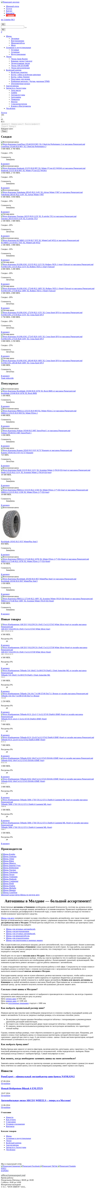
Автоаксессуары (18, 95)
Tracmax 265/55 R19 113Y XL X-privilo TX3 (19, 219)
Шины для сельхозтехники (17, 938)
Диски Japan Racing (19, 59)
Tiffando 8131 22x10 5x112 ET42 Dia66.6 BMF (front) (23, 740)
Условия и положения (15, 1124)
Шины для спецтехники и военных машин (24, 940)
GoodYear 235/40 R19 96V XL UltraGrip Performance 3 (23, 146)
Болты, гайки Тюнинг (20, 77)
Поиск (4, 131)
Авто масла (16, 90)
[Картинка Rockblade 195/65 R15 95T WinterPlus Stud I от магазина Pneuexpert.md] (11, 539)
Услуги (9, 9)
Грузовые (15, 50)
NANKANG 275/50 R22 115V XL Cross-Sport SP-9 (22, 315)
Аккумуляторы (12, 86)
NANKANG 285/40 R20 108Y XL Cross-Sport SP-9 (22, 363)
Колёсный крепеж (13, 70)
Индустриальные (18, 54)
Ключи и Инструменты (21, 106)
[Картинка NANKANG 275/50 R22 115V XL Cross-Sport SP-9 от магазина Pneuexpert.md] (41, 312)
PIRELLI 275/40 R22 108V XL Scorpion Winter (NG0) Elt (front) (27, 601)
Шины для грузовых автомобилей (20, 934)
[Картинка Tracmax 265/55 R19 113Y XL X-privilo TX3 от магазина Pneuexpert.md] (38, 216)
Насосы (14, 102)
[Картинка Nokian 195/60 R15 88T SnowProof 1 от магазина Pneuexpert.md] (35, 431)
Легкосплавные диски (20, 63)
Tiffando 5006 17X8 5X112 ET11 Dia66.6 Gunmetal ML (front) (26, 827)
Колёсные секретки (19, 72)
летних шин (11, 999)
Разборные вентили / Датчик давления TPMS (30, 81)
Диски (9, 56)
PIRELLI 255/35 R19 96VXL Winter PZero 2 (19, 413)
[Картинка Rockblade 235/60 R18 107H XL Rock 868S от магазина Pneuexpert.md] (38, 391)
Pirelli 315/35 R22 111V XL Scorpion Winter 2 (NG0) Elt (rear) (26, 472)
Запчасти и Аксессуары (16, 88)
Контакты (10, 13)
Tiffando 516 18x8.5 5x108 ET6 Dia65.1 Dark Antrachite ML (25, 675)
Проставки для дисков (20, 79)
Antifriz (14, 93)
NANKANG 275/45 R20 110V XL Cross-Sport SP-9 (22, 339)
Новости (9, 1117)
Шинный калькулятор (10, 895)
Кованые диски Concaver (21, 61)
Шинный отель (12, 6)
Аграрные (15, 52)
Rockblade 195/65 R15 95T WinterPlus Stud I (19, 541)
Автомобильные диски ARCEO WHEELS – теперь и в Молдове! (36, 1100)
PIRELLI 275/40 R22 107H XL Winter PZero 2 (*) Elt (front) (25, 561)
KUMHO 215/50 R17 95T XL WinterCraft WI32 (20, 243)
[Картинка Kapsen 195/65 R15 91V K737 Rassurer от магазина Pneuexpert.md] (36, 450)
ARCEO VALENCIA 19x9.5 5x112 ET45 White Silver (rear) (25, 629)
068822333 (5, 22)
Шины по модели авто (30, 895)
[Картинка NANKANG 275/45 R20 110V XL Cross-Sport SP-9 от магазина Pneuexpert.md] (41, 336)
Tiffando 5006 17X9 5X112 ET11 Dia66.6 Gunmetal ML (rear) (26, 804)
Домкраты (15, 99)
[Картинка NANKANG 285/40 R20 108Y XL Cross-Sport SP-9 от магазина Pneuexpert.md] (41, 361)
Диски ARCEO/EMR (20, 65)
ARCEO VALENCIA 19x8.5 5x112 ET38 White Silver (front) (26, 652)
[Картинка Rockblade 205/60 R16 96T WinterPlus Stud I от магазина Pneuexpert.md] (38, 579)
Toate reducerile (7, 378)
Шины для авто (7, 918)
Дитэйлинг (11, 108)
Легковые (15, 38)
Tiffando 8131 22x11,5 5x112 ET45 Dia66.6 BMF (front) (24, 719)
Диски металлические (20, 68)
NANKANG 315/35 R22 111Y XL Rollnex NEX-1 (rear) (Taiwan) (28, 267)
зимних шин (11, 1001)
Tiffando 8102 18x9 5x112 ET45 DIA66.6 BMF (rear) (22, 760)
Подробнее (5, 1083)
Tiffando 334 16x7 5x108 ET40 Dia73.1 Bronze (20, 696)
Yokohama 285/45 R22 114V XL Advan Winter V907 (22, 194)
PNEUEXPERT (5, 1169)
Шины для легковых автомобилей (20, 929)
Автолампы (16, 97)
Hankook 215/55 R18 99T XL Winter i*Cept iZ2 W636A (24, 170)
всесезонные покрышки (18, 1003)
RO (3, 24)
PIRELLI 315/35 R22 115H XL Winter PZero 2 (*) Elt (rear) (25, 492)
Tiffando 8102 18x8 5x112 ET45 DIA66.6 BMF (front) (23, 781)
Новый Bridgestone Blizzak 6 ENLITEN (22, 1088)
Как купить (11, 1119)
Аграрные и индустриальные (18, 47)
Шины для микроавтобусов (17, 936)
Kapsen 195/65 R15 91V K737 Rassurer (17, 453)
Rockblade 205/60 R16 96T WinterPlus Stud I (19, 581)
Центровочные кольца (20, 84)
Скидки (11, 15)
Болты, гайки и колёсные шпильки (26, 75)
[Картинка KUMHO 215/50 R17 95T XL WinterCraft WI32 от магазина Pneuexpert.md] (40, 240)
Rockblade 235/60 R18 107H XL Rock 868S (19, 393)
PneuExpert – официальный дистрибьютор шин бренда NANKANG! (38, 1076)
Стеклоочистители (19, 104)
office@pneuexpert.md (13, 1175)
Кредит (9, 11)
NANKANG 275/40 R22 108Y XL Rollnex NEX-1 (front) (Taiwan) (28, 291)
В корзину (5, 164)
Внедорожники (17, 41)
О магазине (11, 1122)
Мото (13, 45)
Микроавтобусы (18, 43)
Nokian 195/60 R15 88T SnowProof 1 (16, 433)
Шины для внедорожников (17, 931)
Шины (9, 36)
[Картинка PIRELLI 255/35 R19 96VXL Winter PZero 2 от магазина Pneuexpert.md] (38, 411)
